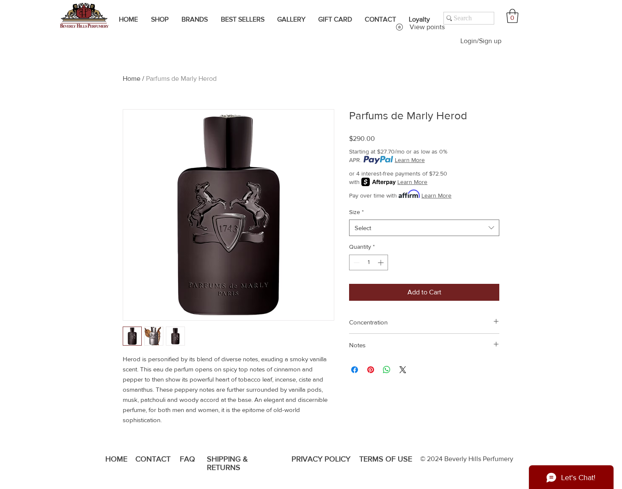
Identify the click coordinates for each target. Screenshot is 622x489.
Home (131, 78)
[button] (512, 16)
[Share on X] (403, 370)
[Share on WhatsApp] (387, 370)
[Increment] (381, 262)
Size (356, 212)
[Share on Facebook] (355, 370)
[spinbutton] (368, 262)
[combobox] (424, 228)
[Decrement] (355, 262)
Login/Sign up (480, 40)
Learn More (410, 160)
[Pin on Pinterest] (371, 370)
